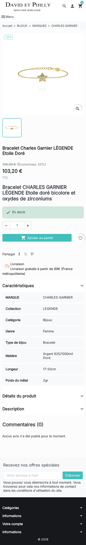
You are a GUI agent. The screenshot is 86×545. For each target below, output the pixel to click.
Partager (19, 254)
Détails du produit (19, 396)
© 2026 (43, 539)
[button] (64, 6)
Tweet (25, 254)
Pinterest (32, 254)
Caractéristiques (18, 285)
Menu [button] (7, 16)
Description (13, 408)
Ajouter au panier (37, 237)
